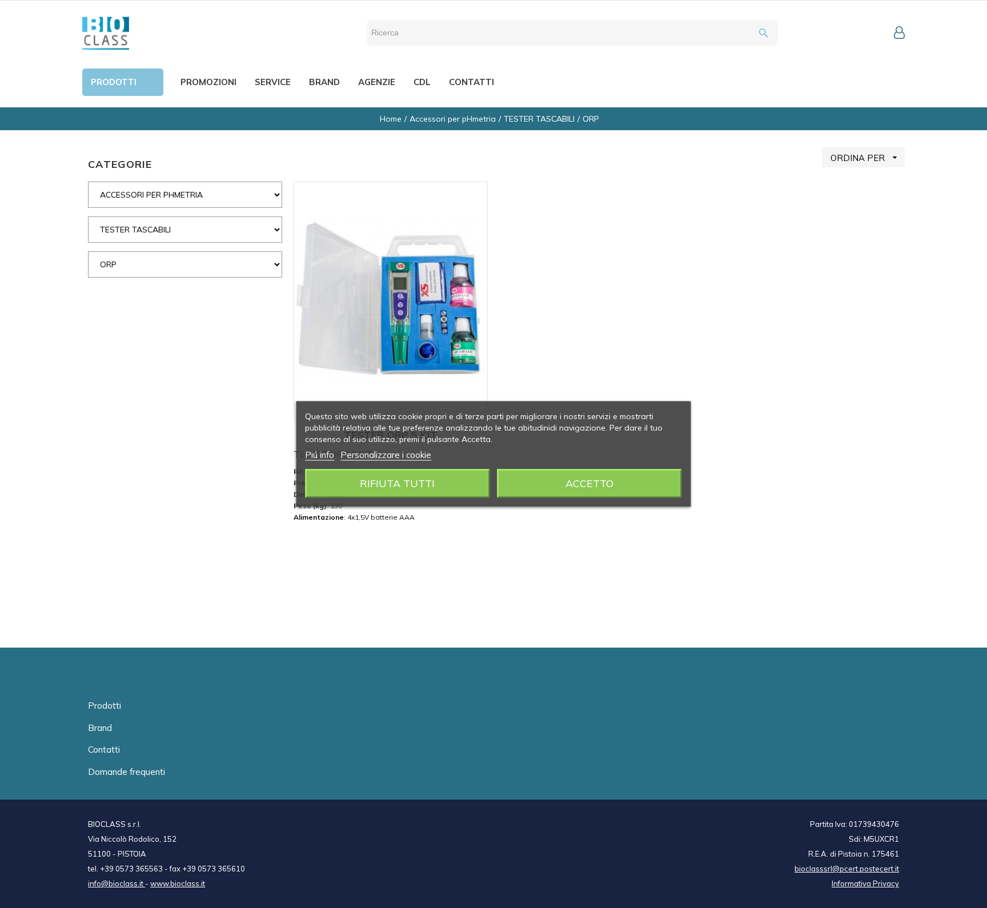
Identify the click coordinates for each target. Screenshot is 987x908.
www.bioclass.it (177, 883)
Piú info (319, 454)
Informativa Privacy (865, 883)
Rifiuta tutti (397, 483)
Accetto (589, 483)
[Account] (899, 32)
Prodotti (104, 705)
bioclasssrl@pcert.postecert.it (847, 868)
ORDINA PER (865, 157)
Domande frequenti (126, 771)
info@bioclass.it (116, 883)
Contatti (104, 749)
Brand (100, 727)
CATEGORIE (120, 164)
